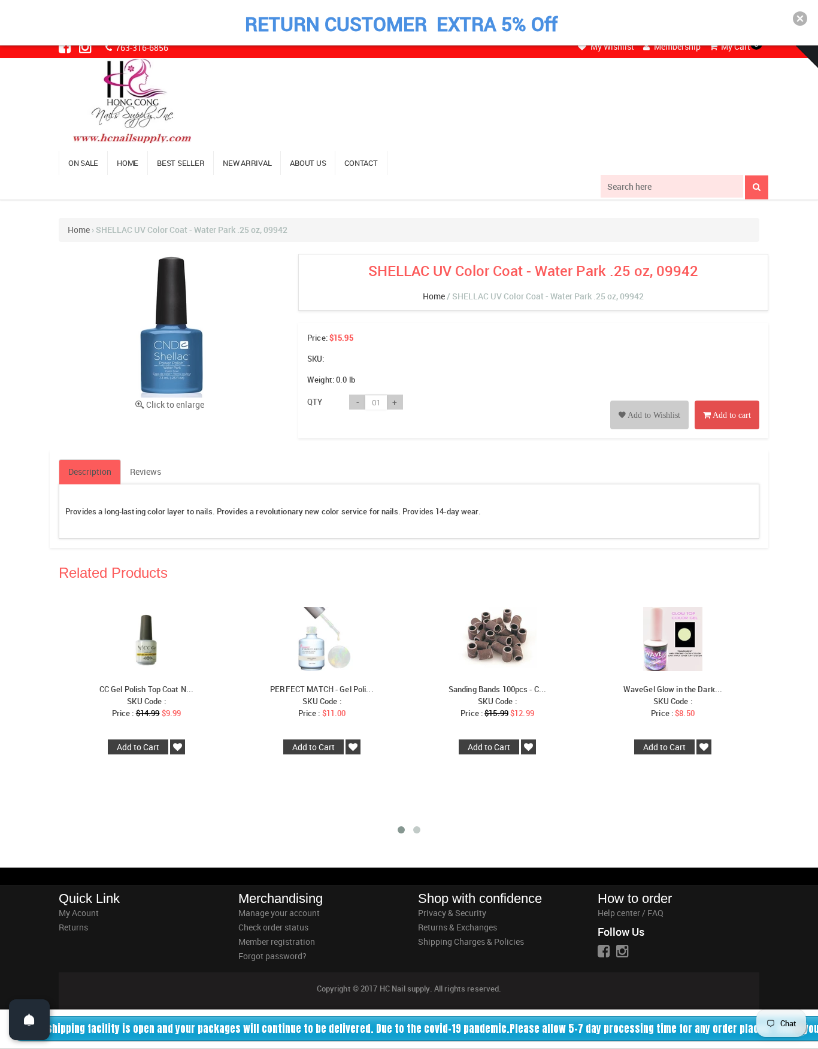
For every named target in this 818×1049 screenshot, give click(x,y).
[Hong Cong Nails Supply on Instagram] (86, 46)
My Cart (734, 46)
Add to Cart (138, 747)
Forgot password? (272, 956)
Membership (676, 46)
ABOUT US (308, 162)
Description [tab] (89, 471)
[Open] (29, 1019)
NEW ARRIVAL (247, 162)
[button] (800, 18)
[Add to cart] (727, 401)
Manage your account (279, 912)
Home (79, 229)
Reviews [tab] (145, 471)
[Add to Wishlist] (649, 401)
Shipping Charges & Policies (471, 941)
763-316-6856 (141, 47)
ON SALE (83, 162)
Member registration (276, 941)
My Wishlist (611, 46)
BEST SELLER (180, 162)
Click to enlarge (175, 404)
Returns (73, 927)
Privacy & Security (452, 912)
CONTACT (360, 162)
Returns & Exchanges (457, 927)
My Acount (79, 912)
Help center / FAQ (631, 912)
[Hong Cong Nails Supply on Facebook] (66, 46)
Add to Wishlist (653, 415)
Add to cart (731, 415)
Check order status (273, 927)
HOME (127, 162)
